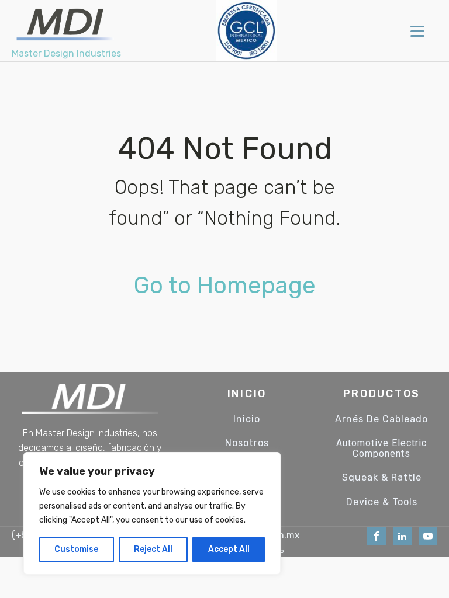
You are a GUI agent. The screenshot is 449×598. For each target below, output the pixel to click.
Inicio (246, 419)
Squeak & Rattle (382, 477)
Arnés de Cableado (381, 419)
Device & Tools (381, 502)
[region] (152, 513)
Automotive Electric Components (381, 448)
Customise (76, 549)
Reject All (153, 549)
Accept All (229, 549)
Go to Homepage (225, 285)
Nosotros (247, 443)
